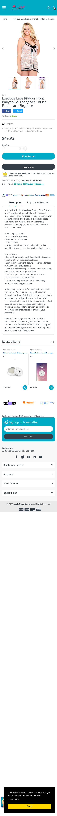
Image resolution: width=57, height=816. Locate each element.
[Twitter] (22, 457)
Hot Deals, (9, 131)
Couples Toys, (41, 128)
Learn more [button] (14, 799)
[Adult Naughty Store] (18, 7)
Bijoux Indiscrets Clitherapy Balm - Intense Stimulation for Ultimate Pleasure (15, 353)
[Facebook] (16, 457)
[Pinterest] (34, 457)
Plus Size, (26, 131)
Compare (9, 124)
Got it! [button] (29, 806)
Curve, (51, 128)
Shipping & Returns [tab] (37, 202)
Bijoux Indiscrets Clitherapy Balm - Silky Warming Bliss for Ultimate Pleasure (42, 353)
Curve (4, 95)
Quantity (5, 145)
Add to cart (30, 156)
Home (4, 19)
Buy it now (28, 167)
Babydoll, (31, 128)
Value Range (36, 131)
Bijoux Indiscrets (9, 349)
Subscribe (28, 436)
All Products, (20, 128)
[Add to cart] (25, 387)
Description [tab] (15, 202)
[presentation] (51, 342)
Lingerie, (18, 131)
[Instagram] (28, 457)
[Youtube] (40, 457)
